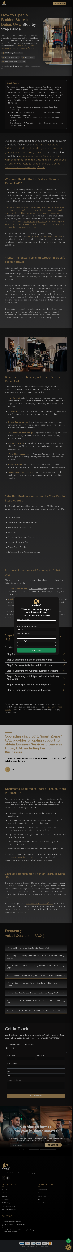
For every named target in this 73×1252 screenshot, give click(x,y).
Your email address (23, 633)
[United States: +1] (20, 629)
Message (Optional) (24, 641)
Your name (24, 619)
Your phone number (27, 626)
